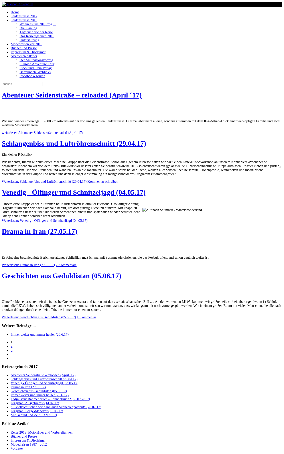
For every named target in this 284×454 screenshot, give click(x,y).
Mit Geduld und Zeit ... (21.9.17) (34, 415)
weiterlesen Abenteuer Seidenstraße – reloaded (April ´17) (42, 133)
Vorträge (17, 448)
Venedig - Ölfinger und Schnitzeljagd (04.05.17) (74, 192)
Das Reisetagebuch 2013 (37, 36)
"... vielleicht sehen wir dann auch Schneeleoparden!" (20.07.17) (56, 407)
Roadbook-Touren (32, 76)
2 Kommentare (66, 265)
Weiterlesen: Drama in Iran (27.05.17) (28, 265)
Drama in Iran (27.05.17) (39, 231)
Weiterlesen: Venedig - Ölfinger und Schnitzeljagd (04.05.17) (44, 220)
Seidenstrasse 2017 (24, 16)
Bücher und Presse (24, 48)
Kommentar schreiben (102, 181)
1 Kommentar (86, 317)
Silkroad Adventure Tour (37, 64)
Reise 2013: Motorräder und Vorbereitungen (42, 432)
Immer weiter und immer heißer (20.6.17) (40, 334)
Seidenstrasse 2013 (24, 20)
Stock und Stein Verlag (36, 68)
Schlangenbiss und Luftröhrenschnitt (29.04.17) (74, 143)
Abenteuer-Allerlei (24, 56)
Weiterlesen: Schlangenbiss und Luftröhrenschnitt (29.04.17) (44, 181)
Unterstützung (29, 40)
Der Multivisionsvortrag (36, 60)
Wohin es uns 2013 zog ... (38, 24)
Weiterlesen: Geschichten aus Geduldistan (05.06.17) (39, 317)
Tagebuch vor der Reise (36, 32)
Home (15, 12)
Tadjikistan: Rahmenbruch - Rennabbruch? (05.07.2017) (50, 399)
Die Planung (28, 28)
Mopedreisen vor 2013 (26, 44)
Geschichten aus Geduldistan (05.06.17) (61, 276)
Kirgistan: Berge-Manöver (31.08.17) (37, 411)
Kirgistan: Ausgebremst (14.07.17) (35, 403)
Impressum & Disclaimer (28, 52)
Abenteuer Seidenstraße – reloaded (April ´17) (72, 95)
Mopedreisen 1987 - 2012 (29, 444)
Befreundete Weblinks (35, 72)
